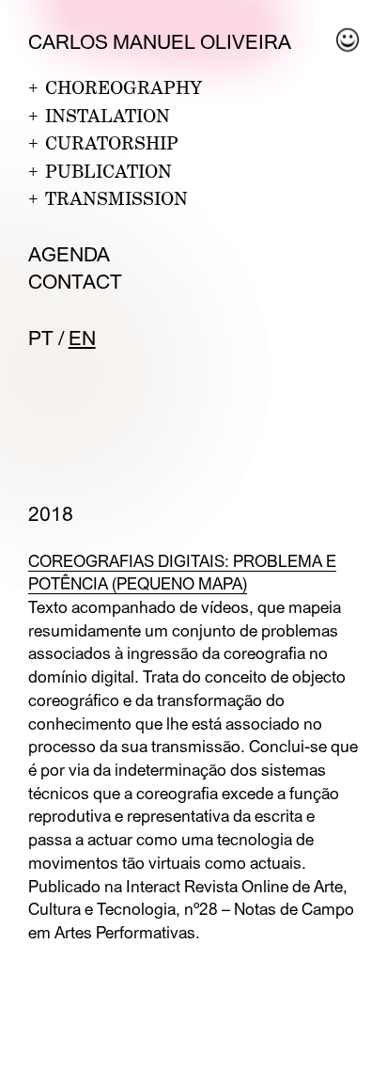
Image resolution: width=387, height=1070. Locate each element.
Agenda (69, 254)
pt (41, 338)
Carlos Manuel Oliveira (159, 42)
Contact (75, 281)
